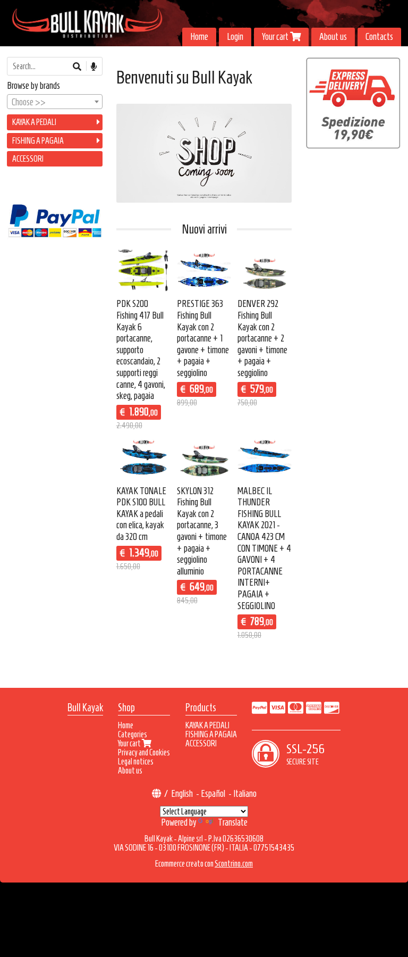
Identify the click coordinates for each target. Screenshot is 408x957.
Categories (132, 734)
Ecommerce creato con (204, 863)
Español (213, 793)
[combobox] (55, 101)
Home (199, 36)
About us (333, 36)
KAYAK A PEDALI (34, 122)
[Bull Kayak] (204, 23)
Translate (233, 822)
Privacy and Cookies (144, 752)
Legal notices (136, 761)
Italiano (245, 793)
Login (235, 36)
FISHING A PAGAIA (38, 140)
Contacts (379, 36)
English (182, 793)
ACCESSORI (28, 158)
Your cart (276, 36)
